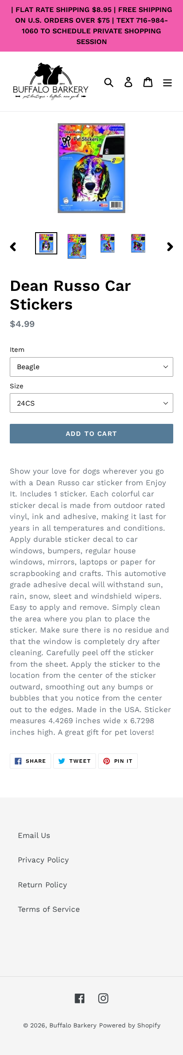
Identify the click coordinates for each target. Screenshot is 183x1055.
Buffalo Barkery (72, 1025)
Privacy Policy (43, 859)
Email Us (34, 835)
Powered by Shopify (129, 1025)
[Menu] (167, 81)
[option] (46, 243)
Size (17, 386)
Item (17, 350)
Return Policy (42, 884)
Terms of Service (49, 909)
